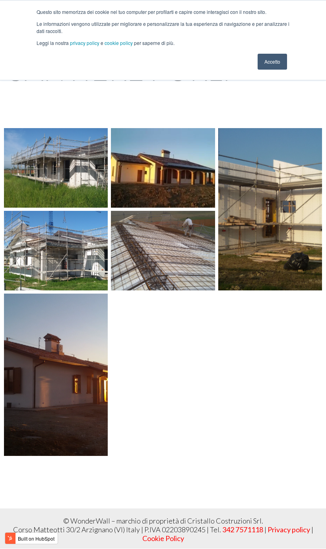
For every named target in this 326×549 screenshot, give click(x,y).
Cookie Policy (163, 538)
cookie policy (119, 42)
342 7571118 (242, 529)
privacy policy (85, 42)
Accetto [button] (272, 61)
